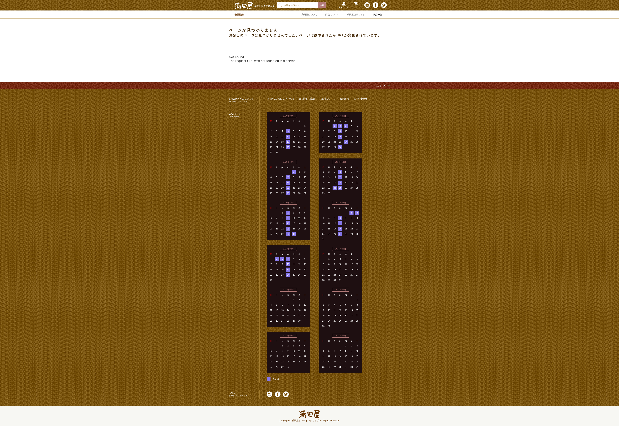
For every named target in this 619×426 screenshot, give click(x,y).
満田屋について (309, 14)
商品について (332, 14)
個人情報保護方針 (308, 98)
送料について (328, 98)
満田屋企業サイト (356, 14)
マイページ (343, 7)
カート (356, 7)
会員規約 (344, 98)
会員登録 (239, 14)
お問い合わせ (360, 98)
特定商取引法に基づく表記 (280, 98)
